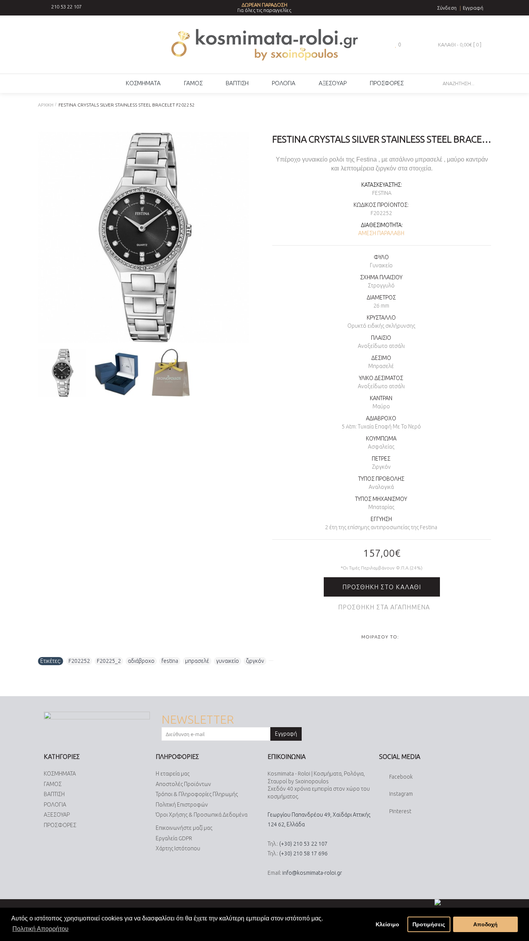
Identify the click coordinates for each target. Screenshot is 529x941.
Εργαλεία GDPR (174, 838)
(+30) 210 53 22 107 (303, 844)
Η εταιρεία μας (172, 774)
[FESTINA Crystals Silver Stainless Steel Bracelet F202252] (143, 237)
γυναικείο (227, 661)
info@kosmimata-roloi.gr (312, 873)
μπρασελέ (197, 661)
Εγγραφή (286, 734)
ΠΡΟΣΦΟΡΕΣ (60, 825)
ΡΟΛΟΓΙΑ (55, 805)
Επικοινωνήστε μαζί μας (184, 828)
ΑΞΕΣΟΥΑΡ (57, 815)
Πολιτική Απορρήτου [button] (40, 929)
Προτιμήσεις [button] (428, 924)
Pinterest (400, 811)
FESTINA (382, 193)
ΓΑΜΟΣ (53, 784)
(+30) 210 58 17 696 (303, 853)
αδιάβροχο (141, 661)
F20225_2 (109, 661)
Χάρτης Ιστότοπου (178, 848)
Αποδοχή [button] (485, 924)
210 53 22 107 (66, 6)
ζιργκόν (255, 661)
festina (169, 661)
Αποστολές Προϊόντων (183, 784)
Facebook (401, 777)
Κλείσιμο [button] (387, 924)
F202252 (79, 661)
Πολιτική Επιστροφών (182, 805)
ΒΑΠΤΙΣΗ (54, 794)
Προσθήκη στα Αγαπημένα (384, 607)
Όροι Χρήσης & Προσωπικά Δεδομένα (201, 815)
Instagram (401, 794)
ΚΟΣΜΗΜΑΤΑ (60, 774)
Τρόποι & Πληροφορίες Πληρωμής (197, 794)
